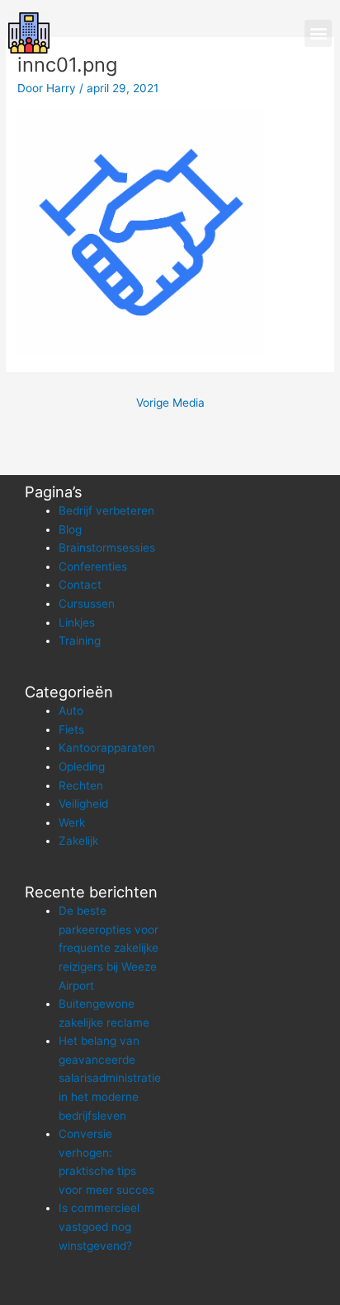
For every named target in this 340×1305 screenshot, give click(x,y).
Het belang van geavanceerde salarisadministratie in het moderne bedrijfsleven (110, 1077)
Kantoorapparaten (107, 747)
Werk (72, 822)
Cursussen (87, 603)
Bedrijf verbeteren (106, 510)
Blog (70, 529)
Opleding (82, 766)
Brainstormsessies (107, 547)
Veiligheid (83, 803)
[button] (318, 33)
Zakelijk (78, 840)
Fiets (71, 729)
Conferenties (93, 566)
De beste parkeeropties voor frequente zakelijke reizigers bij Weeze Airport (108, 947)
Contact (80, 584)
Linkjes (77, 622)
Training (80, 640)
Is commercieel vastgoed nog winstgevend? (99, 1226)
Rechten (81, 785)
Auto (71, 710)
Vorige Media (170, 402)
